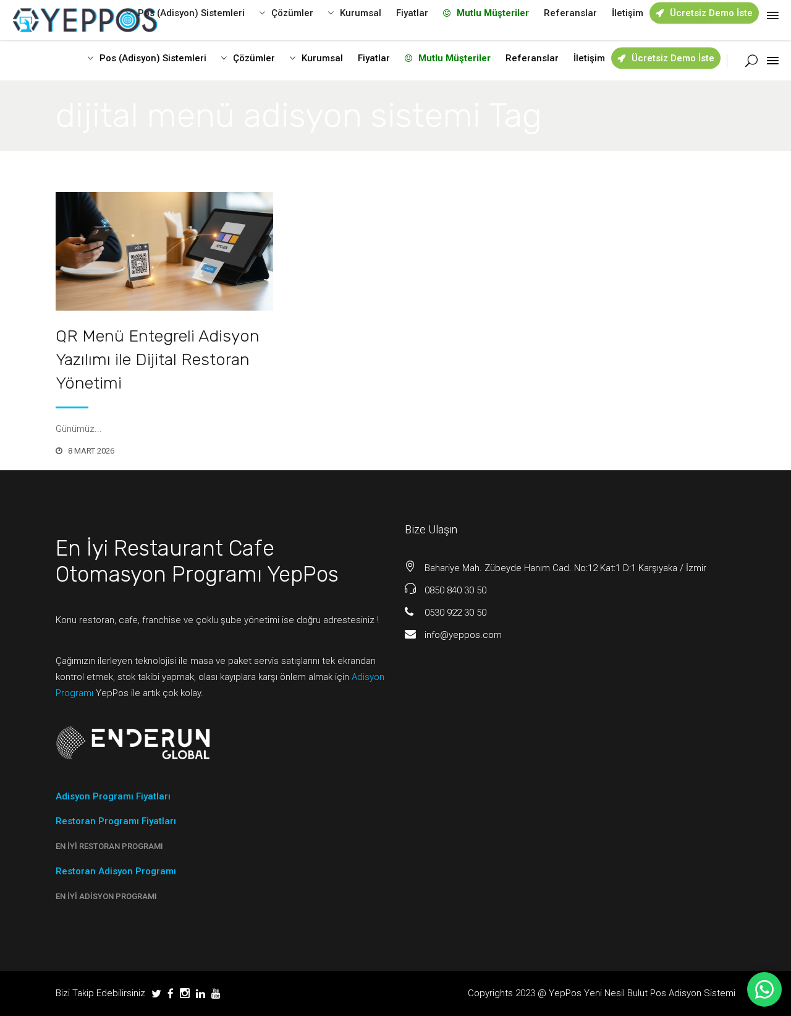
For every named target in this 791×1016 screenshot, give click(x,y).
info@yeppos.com (463, 634)
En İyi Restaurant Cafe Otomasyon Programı (165, 561)
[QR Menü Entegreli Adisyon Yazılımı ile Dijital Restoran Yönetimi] (164, 251)
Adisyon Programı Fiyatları (113, 796)
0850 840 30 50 (455, 590)
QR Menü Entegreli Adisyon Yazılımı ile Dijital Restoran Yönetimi (158, 359)
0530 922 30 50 (455, 612)
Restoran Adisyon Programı (116, 871)
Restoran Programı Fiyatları (116, 821)
